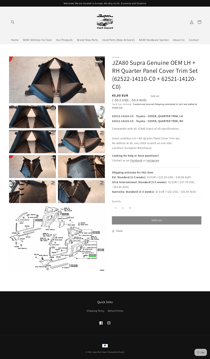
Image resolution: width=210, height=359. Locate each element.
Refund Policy (115, 310)
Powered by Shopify (116, 352)
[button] (13, 22)
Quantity (116, 201)
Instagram (153, 160)
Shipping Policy (95, 310)
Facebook (136, 160)
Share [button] (119, 230)
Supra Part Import (100, 352)
